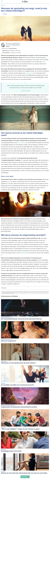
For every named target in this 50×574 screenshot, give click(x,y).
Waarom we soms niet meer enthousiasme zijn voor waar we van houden (24, 473)
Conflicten (3, 361)
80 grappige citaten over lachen (11, 451)
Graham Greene (25, 90)
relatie (43, 61)
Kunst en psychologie (6, 339)
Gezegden (3, 427)
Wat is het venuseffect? (8, 341)
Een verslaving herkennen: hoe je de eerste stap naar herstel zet (21, 319)
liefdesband (23, 252)
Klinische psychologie (6, 317)
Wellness (3, 5)
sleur (8, 181)
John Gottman (21, 142)
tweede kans (28, 73)
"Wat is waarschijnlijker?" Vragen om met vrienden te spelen (20, 429)
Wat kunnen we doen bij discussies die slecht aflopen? (18, 363)
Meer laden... (25, 476)
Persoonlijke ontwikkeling (7, 405)
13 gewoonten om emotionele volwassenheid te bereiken (19, 407)
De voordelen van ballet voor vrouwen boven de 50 (17, 385)
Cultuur (3, 383)
